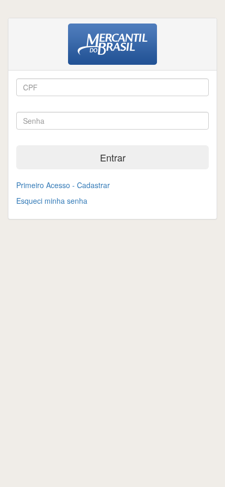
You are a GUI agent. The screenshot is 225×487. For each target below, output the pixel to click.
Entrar (113, 157)
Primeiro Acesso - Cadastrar (63, 185)
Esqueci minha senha (51, 200)
